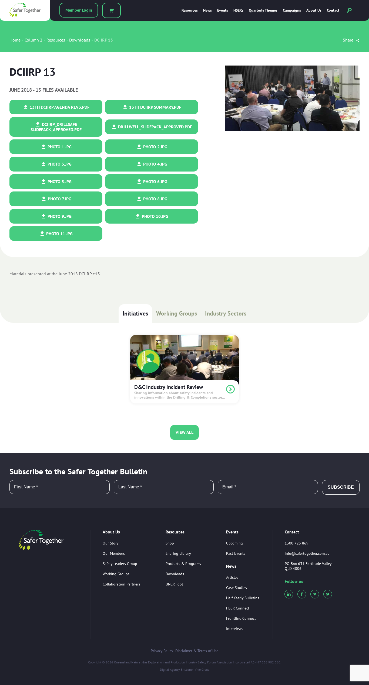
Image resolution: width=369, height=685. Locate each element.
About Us (313, 10)
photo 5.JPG (59, 181)
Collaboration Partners (121, 584)
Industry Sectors (225, 313)
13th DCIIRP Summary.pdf (154, 107)
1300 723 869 (296, 543)
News (207, 10)
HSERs (238, 10)
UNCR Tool (174, 584)
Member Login (78, 10)
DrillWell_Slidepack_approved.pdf (154, 126)
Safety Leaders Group (120, 563)
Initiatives (135, 313)
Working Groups (176, 313)
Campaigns (292, 10)
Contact (333, 10)
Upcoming (234, 543)
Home (15, 40)
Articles (232, 577)
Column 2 (33, 40)
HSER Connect (237, 608)
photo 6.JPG (154, 181)
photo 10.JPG (154, 216)
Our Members (114, 553)
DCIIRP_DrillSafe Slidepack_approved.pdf (56, 127)
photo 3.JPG (59, 164)
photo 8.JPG (154, 198)
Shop (170, 543)
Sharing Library (178, 553)
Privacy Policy (162, 650)
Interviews (234, 628)
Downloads (79, 40)
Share (348, 40)
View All (184, 432)
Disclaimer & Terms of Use (196, 650)
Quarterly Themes (263, 10)
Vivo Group (202, 669)
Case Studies (236, 587)
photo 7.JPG (59, 198)
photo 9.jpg (59, 216)
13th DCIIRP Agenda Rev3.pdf (59, 107)
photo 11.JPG (59, 233)
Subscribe (341, 487)
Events (222, 10)
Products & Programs (183, 563)
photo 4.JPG (154, 164)
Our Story (111, 543)
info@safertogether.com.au (307, 553)
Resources (190, 10)
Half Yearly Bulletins (242, 597)
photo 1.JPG (59, 146)
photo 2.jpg (154, 146)
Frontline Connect (241, 618)
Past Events (235, 553)
